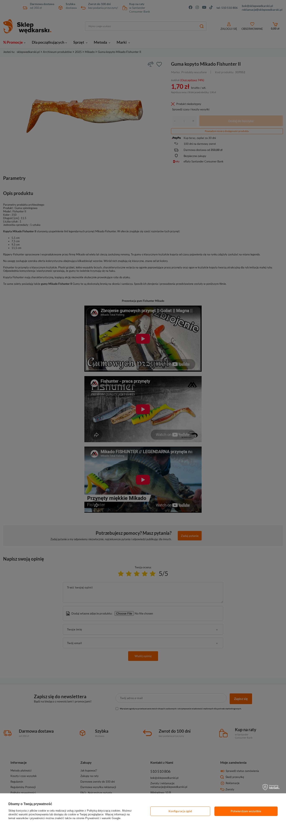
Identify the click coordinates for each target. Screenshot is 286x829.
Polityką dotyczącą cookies (103, 810)
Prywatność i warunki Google (102, 818)
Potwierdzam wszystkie (246, 811)
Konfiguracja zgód (180, 811)
